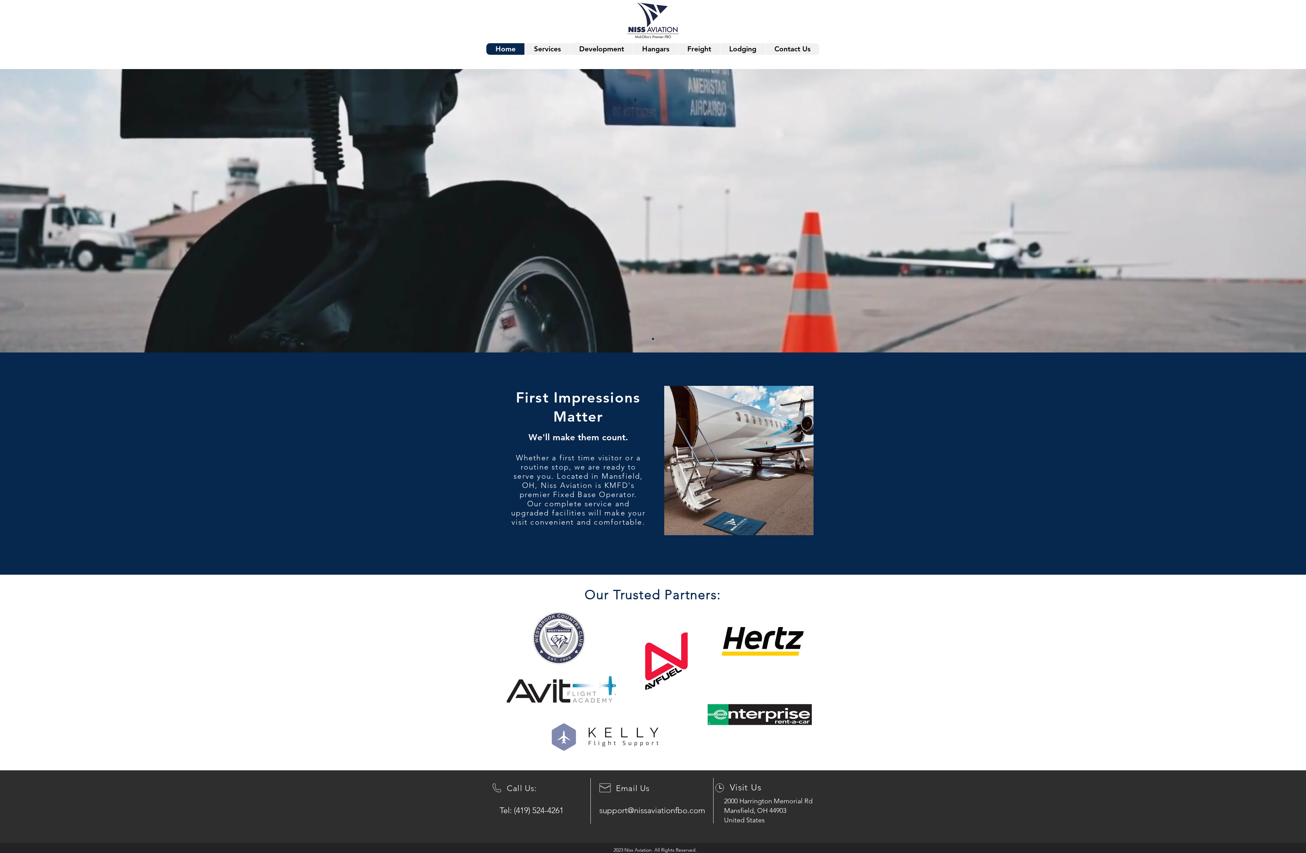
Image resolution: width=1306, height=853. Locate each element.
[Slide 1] (653, 339)
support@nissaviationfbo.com (652, 810)
